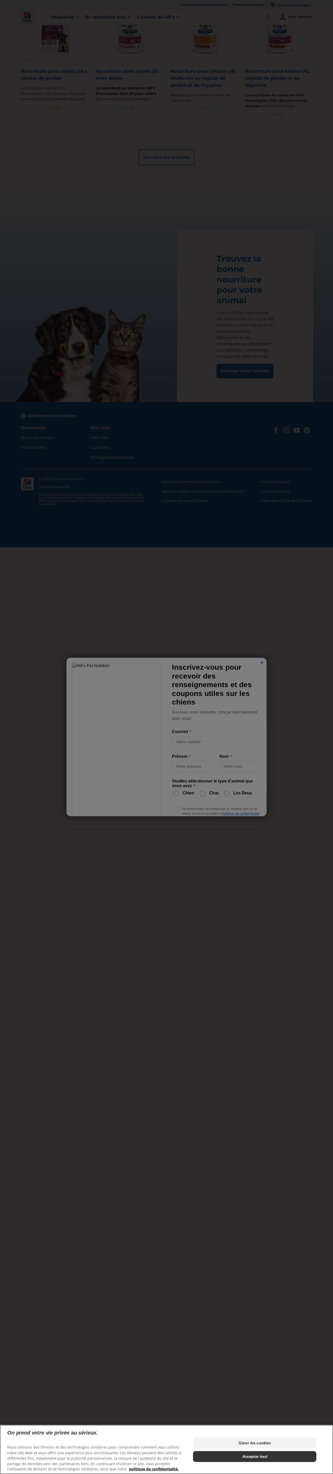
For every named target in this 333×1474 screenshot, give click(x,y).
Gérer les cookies (255, 1443)
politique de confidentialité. (154, 1468)
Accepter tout (254, 1456)
